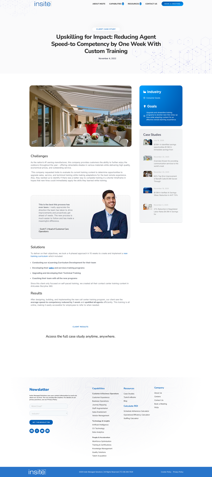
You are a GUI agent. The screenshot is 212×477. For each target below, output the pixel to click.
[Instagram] (37, 431)
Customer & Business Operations (105, 393)
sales (51, 268)
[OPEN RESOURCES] (140, 3)
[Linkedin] (47, 431)
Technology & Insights (101, 421)
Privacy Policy (52, 400)
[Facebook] (31, 431)
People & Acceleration (101, 437)
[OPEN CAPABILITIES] (123, 3)
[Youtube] (42, 431)
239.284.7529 (127, 472)
